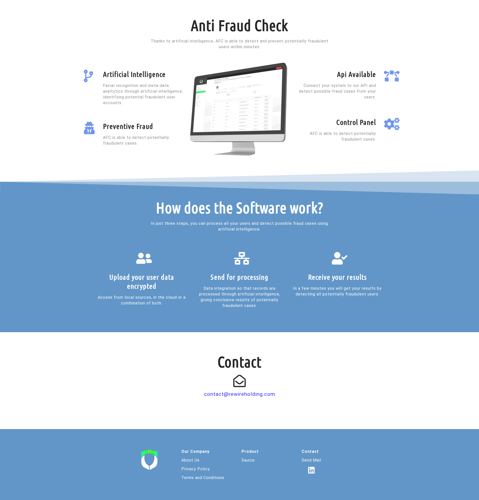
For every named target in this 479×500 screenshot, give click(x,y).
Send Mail (311, 460)
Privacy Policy (195, 469)
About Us (190, 460)
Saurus (248, 460)
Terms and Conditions (202, 477)
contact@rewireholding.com (239, 394)
